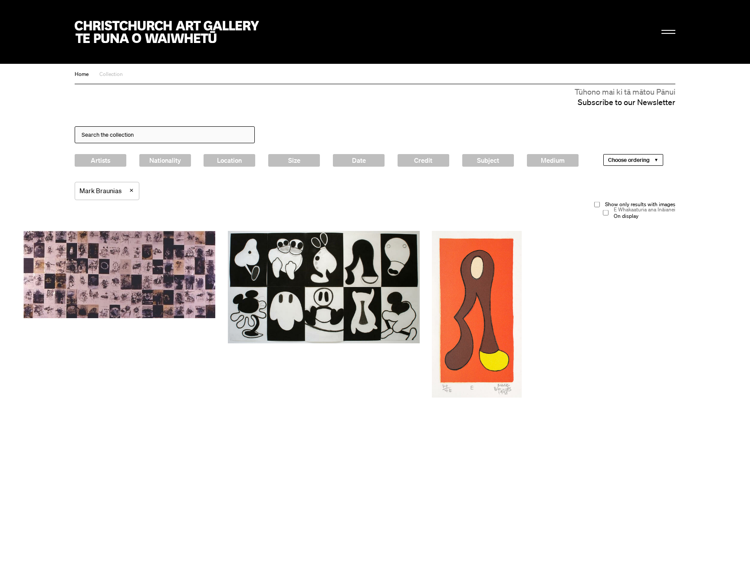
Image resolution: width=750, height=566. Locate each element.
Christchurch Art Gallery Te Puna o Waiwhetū (167, 31)
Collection (111, 74)
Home (82, 74)
